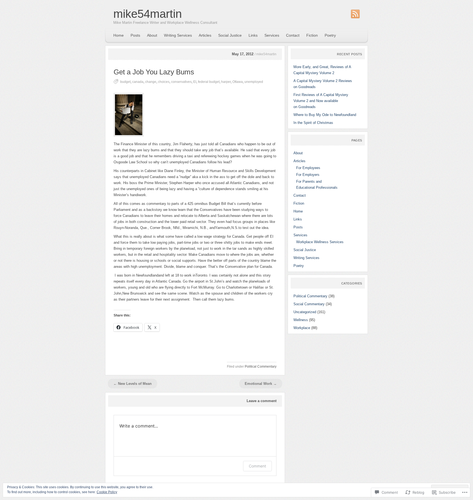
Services (271, 35)
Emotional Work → (261, 384)
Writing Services (178, 35)
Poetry (330, 35)
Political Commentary (260, 366)
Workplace (301, 328)
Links (253, 35)
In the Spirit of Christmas (313, 123)
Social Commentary (309, 304)
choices (163, 82)
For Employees (308, 168)
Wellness (300, 320)
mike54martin (147, 13)
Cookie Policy (107, 492)
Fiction (312, 35)
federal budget (209, 82)
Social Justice (230, 35)
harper (226, 82)
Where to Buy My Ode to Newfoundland (324, 115)
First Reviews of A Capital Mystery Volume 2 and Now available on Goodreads (320, 101)
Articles (205, 35)
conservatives (181, 82)
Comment (257, 466)
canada (137, 82)
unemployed (253, 82)
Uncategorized (304, 312)
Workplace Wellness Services (320, 242)
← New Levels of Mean (132, 384)
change (150, 82)
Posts (135, 35)
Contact (292, 35)
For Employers (307, 175)
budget (125, 82)
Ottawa (237, 82)
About (152, 35)
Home (118, 35)
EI (194, 82)
